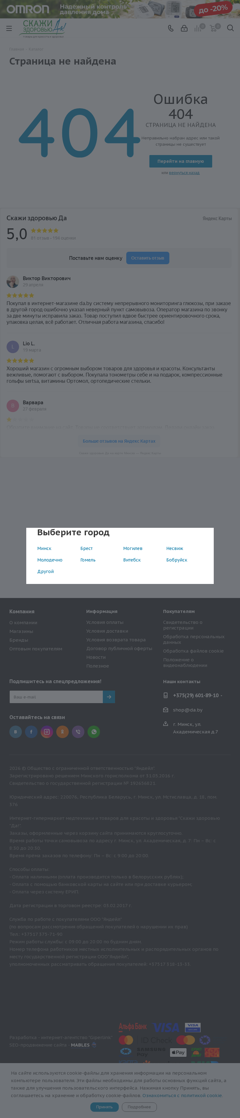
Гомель (88, 560)
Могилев (132, 548)
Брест (86, 548)
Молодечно (49, 560)
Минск (44, 548)
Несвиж (174, 548)
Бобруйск (176, 560)
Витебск (132, 560)
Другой (45, 571)
